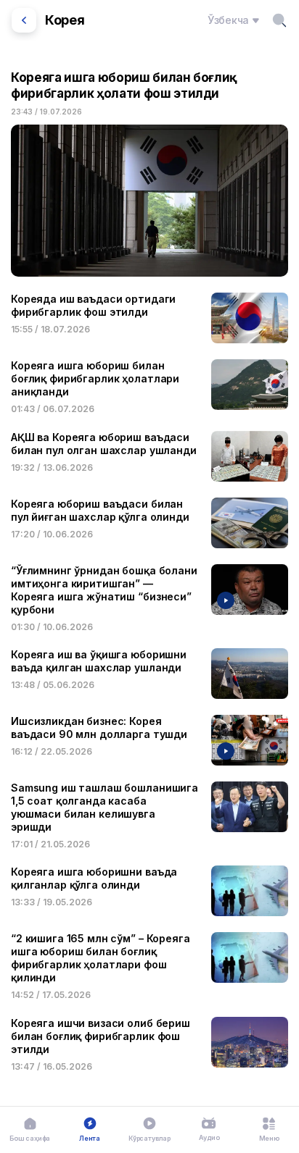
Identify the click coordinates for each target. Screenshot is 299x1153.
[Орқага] (24, 20)
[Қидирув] (279, 20)
